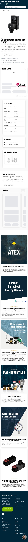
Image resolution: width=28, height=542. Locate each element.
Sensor (16, 524)
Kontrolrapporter (5, 527)
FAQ (16, 504)
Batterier (17, 530)
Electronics (17, 532)
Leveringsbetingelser (6, 524)
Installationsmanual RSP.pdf (12, 144)
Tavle (16, 522)
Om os (3, 521)
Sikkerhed (17, 525)
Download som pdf (23, 96)
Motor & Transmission (20, 533)
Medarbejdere (5, 522)
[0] (6, 4)
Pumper (17, 521)
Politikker (4, 525)
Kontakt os (17, 498)
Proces (16, 527)
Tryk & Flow (17, 529)
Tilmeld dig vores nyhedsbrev (7, 509)
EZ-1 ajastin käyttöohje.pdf (11, 142)
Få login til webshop (19, 501)
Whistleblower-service (20, 506)
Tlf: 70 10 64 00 (5, 501)
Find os (16, 502)
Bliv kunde (17, 499)
